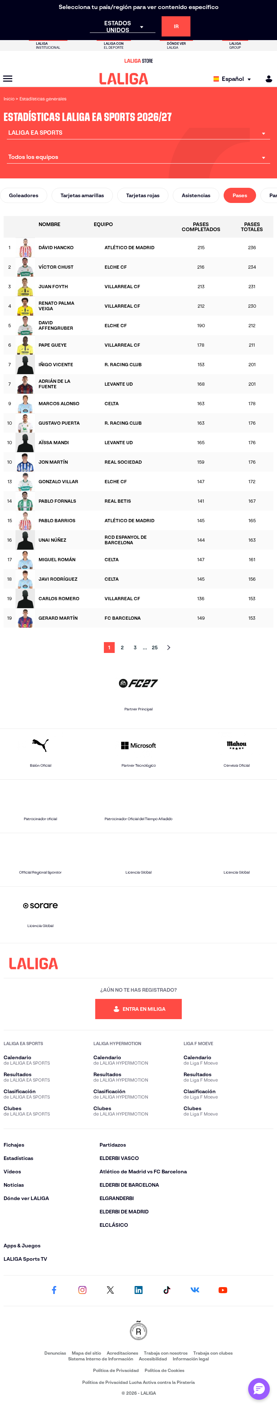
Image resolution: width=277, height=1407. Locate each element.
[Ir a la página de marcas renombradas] (138, 1331)
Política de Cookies (164, 1370)
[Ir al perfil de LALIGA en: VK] (194, 1290)
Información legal (191, 1358)
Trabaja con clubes (213, 1353)
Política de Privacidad (116, 1370)
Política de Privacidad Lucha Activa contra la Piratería (138, 1382)
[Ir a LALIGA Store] (138, 61)
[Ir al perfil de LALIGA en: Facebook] (54, 1290)
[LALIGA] (124, 79)
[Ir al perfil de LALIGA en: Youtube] (222, 1290)
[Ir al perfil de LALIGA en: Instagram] (82, 1290)
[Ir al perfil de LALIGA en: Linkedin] (138, 1290)
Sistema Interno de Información (100, 1358)
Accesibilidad (153, 1358)
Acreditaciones (122, 1353)
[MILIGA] (266, 78)
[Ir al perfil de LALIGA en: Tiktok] (166, 1290)
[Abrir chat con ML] (259, 1389)
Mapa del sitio (86, 1353)
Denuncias (55, 1353)
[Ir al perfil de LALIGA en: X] (110, 1290)
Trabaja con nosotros (166, 1353)
